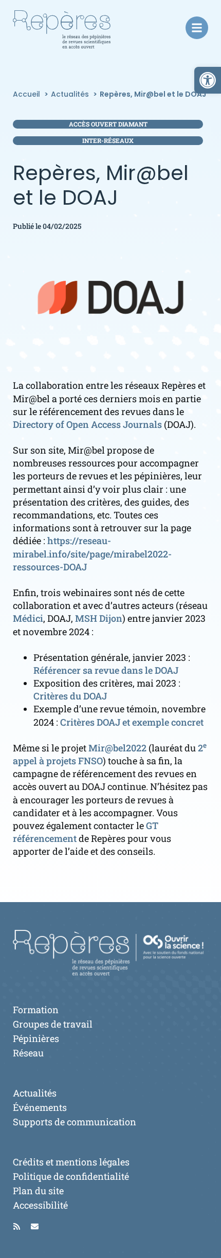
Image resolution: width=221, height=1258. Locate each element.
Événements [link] (40, 1107)
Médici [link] (28, 618)
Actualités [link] (35, 1093)
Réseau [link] (28, 1053)
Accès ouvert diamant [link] (108, 124)
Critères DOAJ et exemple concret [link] (132, 722)
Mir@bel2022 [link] (117, 748)
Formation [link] (36, 1009)
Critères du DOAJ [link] (70, 696)
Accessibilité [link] (40, 1205)
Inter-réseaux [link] (108, 140)
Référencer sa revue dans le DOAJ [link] (105, 670)
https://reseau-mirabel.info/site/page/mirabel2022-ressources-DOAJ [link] (92, 553)
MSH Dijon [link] (98, 618)
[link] (207, 80)
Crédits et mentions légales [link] (71, 1162)
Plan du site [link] (38, 1190)
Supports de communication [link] (74, 1122)
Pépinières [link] (36, 1038)
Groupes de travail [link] (53, 1024)
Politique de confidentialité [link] (71, 1176)
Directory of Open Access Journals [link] (87, 424)
